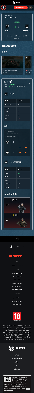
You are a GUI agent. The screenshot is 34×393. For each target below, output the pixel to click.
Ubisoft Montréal (17, 265)
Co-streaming (20, 7)
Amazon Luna (17, 293)
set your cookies (8, 390)
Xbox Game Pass (17, 273)
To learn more (20, 388)
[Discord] (17, 239)
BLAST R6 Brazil (9, 15)
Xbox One (17, 280)
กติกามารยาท (17, 304)
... (21, 15)
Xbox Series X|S (17, 276)
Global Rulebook (17, 301)
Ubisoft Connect (17, 359)
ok (27, 389)
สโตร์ (17, 355)
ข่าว (17, 365)
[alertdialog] (17, 384)
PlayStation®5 (17, 283)
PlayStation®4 (17, 286)
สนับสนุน (17, 369)
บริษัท (17, 362)
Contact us (17, 375)
